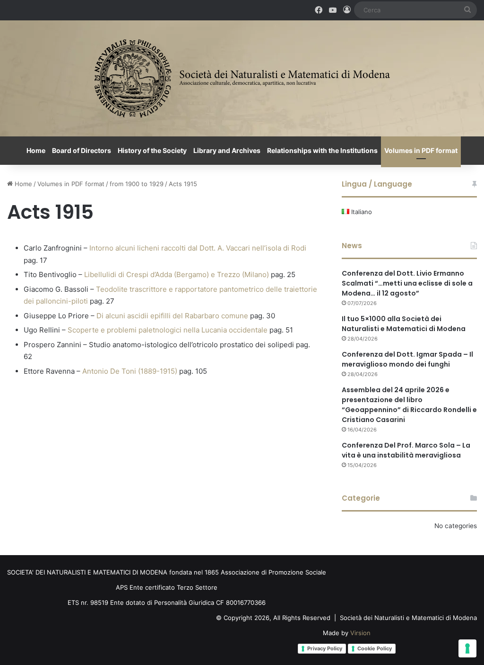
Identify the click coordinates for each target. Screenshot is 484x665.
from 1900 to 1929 (137, 184)
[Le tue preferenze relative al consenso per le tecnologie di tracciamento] (467, 648)
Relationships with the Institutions (322, 150)
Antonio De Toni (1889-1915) (129, 371)
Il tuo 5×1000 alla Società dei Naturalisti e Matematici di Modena (404, 323)
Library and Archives (226, 150)
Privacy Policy (324, 648)
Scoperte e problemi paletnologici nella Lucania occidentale (168, 329)
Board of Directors (81, 150)
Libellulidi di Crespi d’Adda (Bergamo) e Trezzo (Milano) (176, 274)
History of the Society (152, 150)
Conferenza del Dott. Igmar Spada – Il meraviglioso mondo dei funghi (407, 359)
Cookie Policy (374, 648)
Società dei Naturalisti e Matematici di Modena (408, 617)
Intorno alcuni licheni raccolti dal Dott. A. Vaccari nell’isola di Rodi (197, 247)
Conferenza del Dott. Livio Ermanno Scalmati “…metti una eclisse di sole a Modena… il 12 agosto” (407, 283)
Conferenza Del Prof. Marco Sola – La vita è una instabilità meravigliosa (406, 450)
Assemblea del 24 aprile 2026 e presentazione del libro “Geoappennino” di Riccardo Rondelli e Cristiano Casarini (409, 404)
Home (35, 150)
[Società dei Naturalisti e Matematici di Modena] (242, 78)
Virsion (360, 633)
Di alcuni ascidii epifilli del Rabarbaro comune (172, 315)
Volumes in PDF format (421, 150)
